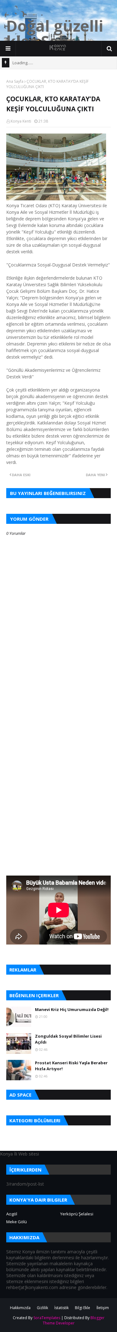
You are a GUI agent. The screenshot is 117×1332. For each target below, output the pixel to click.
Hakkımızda (20, 1307)
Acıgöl (11, 1214)
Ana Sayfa (14, 81)
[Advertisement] (58, 718)
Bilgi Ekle (82, 1307)
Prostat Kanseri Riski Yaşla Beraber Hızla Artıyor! (71, 1066)
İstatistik (61, 1307)
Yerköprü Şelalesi (76, 1214)
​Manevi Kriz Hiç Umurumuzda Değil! (72, 1009)
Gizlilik (42, 1307)
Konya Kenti (21, 121)
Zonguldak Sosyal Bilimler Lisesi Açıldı (68, 1039)
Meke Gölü (16, 1221)
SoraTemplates (46, 1317)
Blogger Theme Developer (74, 1320)
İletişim (102, 1307)
